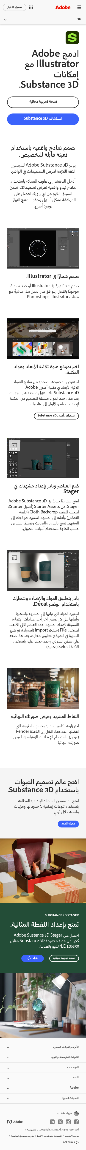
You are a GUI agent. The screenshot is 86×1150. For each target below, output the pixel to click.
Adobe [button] (74, 1088)
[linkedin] (52, 1121)
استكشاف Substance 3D (43, 119)
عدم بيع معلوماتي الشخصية (22, 1136)
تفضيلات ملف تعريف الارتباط (49, 1136)
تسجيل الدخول (14, 7)
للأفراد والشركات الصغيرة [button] (66, 1047)
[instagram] (68, 1121)
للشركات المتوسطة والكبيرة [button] (65, 1057)
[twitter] (60, 1121)
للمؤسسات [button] (73, 1067)
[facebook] (76, 1121)
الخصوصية (31, 1130)
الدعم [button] (76, 1078)
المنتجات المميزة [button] (70, 1098)
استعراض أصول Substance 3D (56, 416)
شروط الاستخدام (72, 1136)
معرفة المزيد (68, 823)
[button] (31, 7)
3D (79, 19)
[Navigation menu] (79, 7)
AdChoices (69, 1142)
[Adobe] (62, 7)
